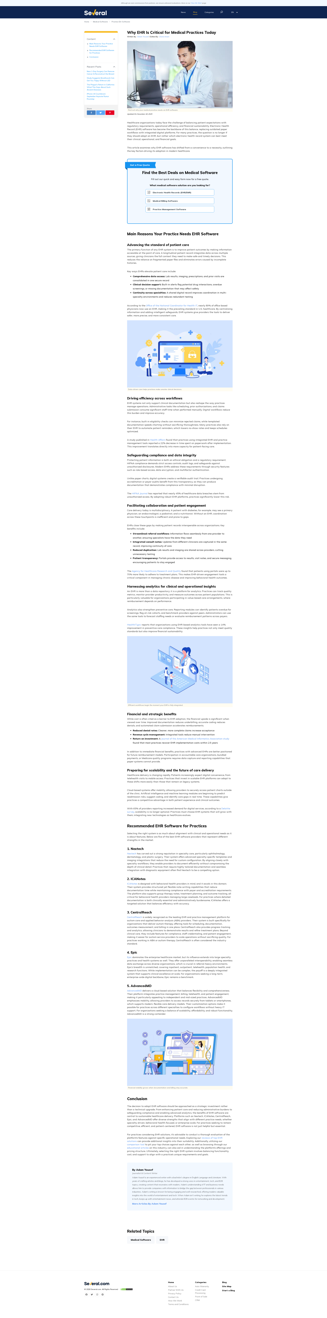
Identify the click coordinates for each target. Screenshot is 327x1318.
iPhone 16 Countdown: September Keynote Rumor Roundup (98, 96)
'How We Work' (196, 3)
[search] (221, 12)
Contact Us (173, 1297)
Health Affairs (157, 439)
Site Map (226, 1286)
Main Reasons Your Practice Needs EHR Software (101, 45)
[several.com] (95, 12)
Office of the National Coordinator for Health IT (171, 305)
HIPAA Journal (140, 493)
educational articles (138, 1147)
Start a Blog (228, 1290)
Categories (209, 12)
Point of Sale (201, 1296)
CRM (197, 1300)
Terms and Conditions (178, 1304)
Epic (129, 957)
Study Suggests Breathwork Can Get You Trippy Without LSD (100, 79)
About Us (172, 1286)
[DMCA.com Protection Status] (126, 1289)
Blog (195, 12)
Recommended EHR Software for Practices (101, 51)
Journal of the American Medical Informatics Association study (195, 738)
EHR (162, 1239)
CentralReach (134, 917)
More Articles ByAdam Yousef (149, 1203)
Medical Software (100, 22)
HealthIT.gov (134, 624)
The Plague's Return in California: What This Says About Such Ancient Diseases (101, 87)
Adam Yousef (143, 36)
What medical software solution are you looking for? (180, 185)
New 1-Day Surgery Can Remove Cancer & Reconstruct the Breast (100, 72)
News (183, 12)
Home (86, 22)
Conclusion (93, 57)
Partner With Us (176, 1290)
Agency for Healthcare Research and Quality (156, 571)
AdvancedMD (134, 990)
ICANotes (132, 883)
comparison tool (135, 1144)
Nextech (131, 853)
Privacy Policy (174, 1293)
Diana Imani (164, 36)
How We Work (175, 1300)
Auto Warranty (202, 1286)
